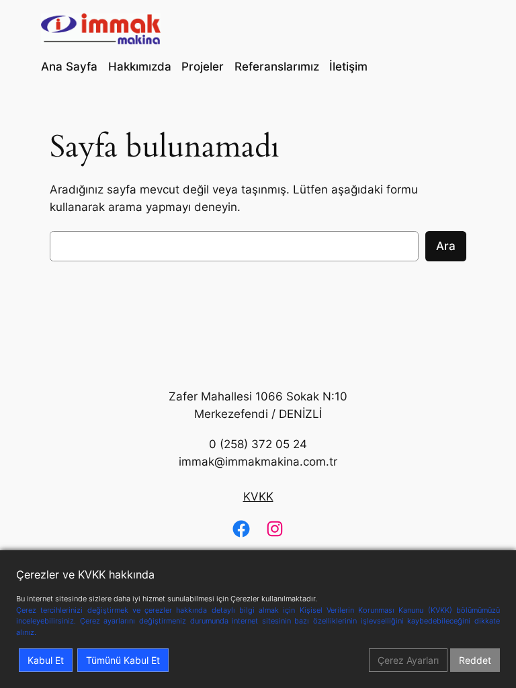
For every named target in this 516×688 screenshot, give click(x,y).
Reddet (475, 660)
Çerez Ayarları (408, 660)
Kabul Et (46, 660)
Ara (446, 246)
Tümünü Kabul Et (123, 660)
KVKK (258, 496)
